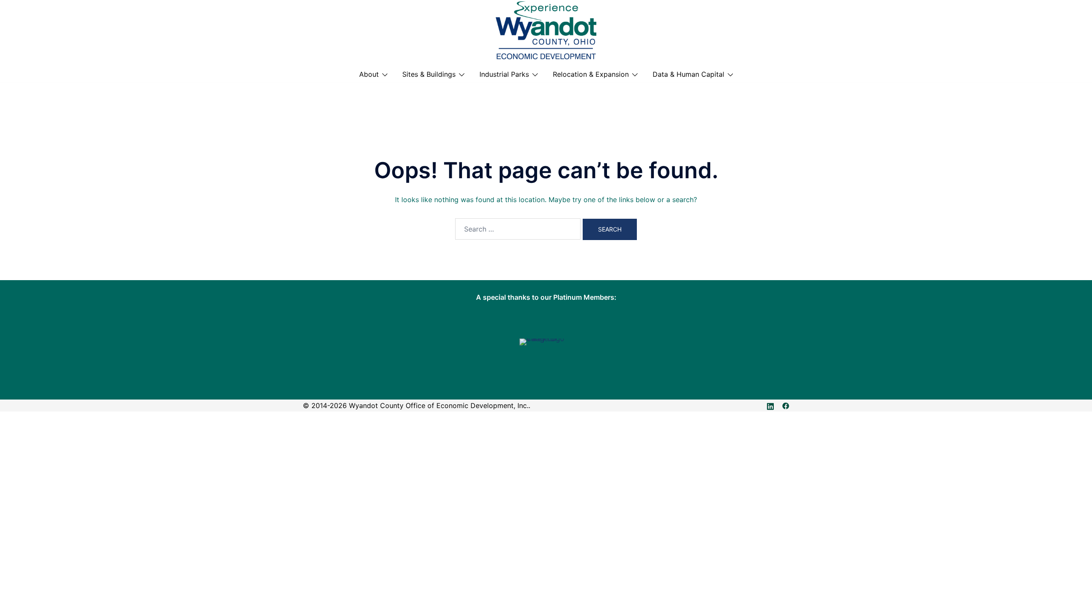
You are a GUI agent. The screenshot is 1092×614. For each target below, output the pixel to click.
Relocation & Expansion (591, 74)
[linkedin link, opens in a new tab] (770, 405)
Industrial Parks (504, 74)
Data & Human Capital (688, 74)
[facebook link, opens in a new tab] (785, 405)
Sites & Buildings (429, 74)
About (369, 74)
